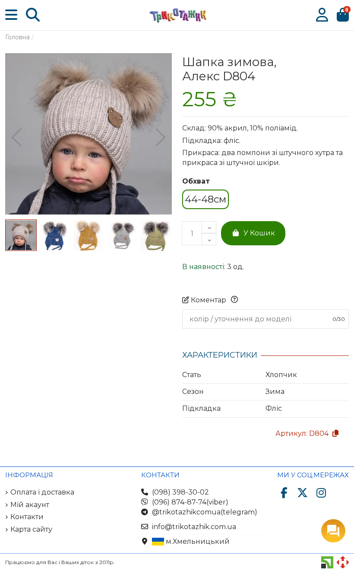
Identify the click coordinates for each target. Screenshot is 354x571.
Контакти (27, 517)
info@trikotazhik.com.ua (194, 527)
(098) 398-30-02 (180, 492)
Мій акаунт (29, 505)
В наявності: (203, 267)
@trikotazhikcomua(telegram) (204, 512)
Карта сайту (31, 529)
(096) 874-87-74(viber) (190, 502)
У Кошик (259, 233)
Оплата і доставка (42, 492)
